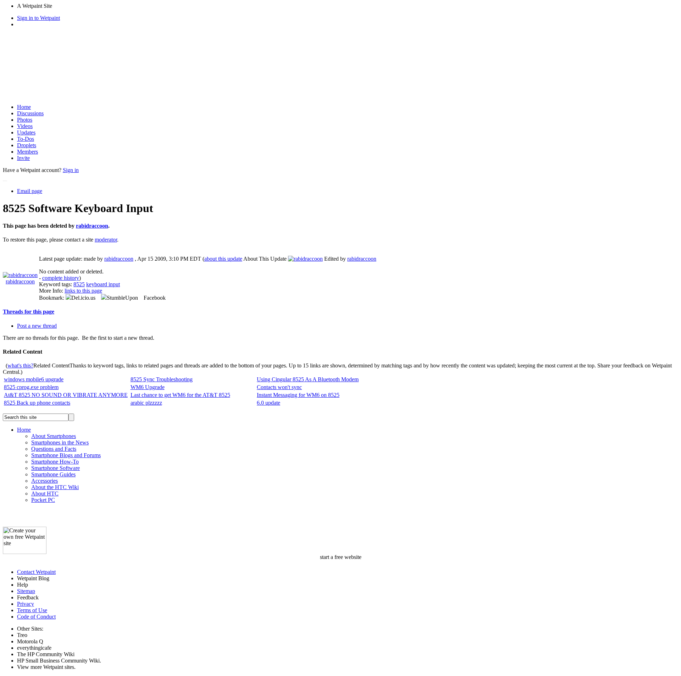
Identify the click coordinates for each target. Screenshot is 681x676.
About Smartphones (53, 436)
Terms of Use (32, 610)
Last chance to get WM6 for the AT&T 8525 (180, 395)
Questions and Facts (53, 449)
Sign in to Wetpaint (38, 18)
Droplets (26, 145)
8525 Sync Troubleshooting (162, 379)
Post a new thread (37, 326)
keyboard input (103, 284)
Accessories (44, 481)
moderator (106, 240)
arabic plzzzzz (146, 403)
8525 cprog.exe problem (31, 387)
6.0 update (268, 403)
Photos (24, 120)
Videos (25, 126)
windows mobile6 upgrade (33, 379)
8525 (79, 284)
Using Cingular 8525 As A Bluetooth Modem (308, 379)
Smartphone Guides (53, 474)
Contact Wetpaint (36, 572)
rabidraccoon (92, 226)
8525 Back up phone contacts (37, 403)
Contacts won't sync (279, 387)
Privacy (25, 604)
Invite (23, 158)
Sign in (71, 170)
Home (24, 107)
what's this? (20, 365)
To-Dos (25, 139)
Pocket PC (43, 500)
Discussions (30, 113)
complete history (60, 278)
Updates (26, 132)
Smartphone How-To (55, 462)
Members (27, 152)
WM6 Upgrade (148, 387)
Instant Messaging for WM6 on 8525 (298, 395)
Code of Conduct (36, 617)
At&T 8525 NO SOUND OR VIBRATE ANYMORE (66, 395)
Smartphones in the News (60, 442)
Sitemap (26, 591)
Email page (29, 191)
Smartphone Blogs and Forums (66, 455)
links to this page (83, 291)
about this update (223, 259)
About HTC (45, 494)
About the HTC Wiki (55, 487)
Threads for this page (28, 312)
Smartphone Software (55, 468)
